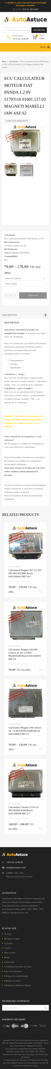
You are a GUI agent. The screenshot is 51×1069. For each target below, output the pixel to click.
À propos (8, 943)
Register (34, 9)
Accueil (7, 934)
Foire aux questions (13, 971)
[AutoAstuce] (25, 21)
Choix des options (13, 278)
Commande (9, 962)
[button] (43, 47)
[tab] (25, 315)
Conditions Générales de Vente (17, 966)
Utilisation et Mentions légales (17, 985)
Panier (7, 957)
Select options (40, 592)
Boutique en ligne (12, 938)
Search (46, 1008)
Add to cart (33, 295)
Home (4, 62)
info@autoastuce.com (16, 867)
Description (9, 315)
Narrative (27, 1057)
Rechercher (39, 30)
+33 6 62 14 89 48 (19, 39)
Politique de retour (12, 981)
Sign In (26, 9)
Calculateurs (13, 62)
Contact (7, 948)
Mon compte (9, 952)
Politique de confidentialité (16, 976)
